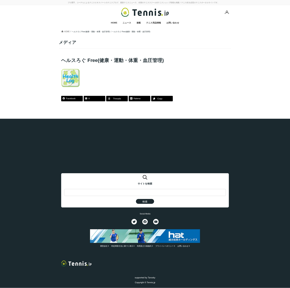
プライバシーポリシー (164, 246)
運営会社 (103, 246)
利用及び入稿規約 (144, 246)
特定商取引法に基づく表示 (122, 246)
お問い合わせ (182, 246)
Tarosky (151, 277)
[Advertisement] (205, 76)
